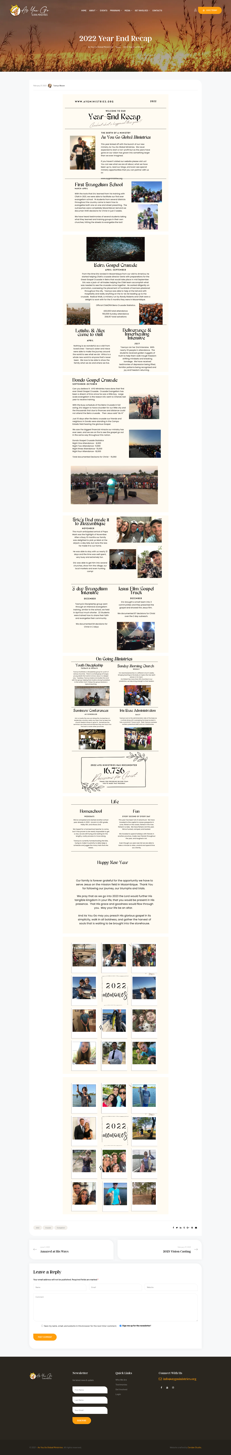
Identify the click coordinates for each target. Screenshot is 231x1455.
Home (83, 10)
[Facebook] (161, 1387)
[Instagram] (173, 1387)
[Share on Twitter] (177, 1227)
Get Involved (141, 10)
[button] (210, 10)
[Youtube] (167, 1387)
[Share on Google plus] (188, 1227)
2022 (37, 1228)
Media (127, 10)
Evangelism (61, 1228)
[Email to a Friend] (196, 1227)
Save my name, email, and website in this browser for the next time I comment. (80, 1326)
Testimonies (121, 1384)
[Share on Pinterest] (192, 1227)
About (92, 10)
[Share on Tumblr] (184, 1227)
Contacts (157, 10)
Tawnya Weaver (59, 86)
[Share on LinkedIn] (180, 1227)
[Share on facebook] (173, 1227)
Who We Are (121, 1379)
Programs (115, 10)
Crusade (48, 1228)
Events (103, 10)
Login (118, 1394)
